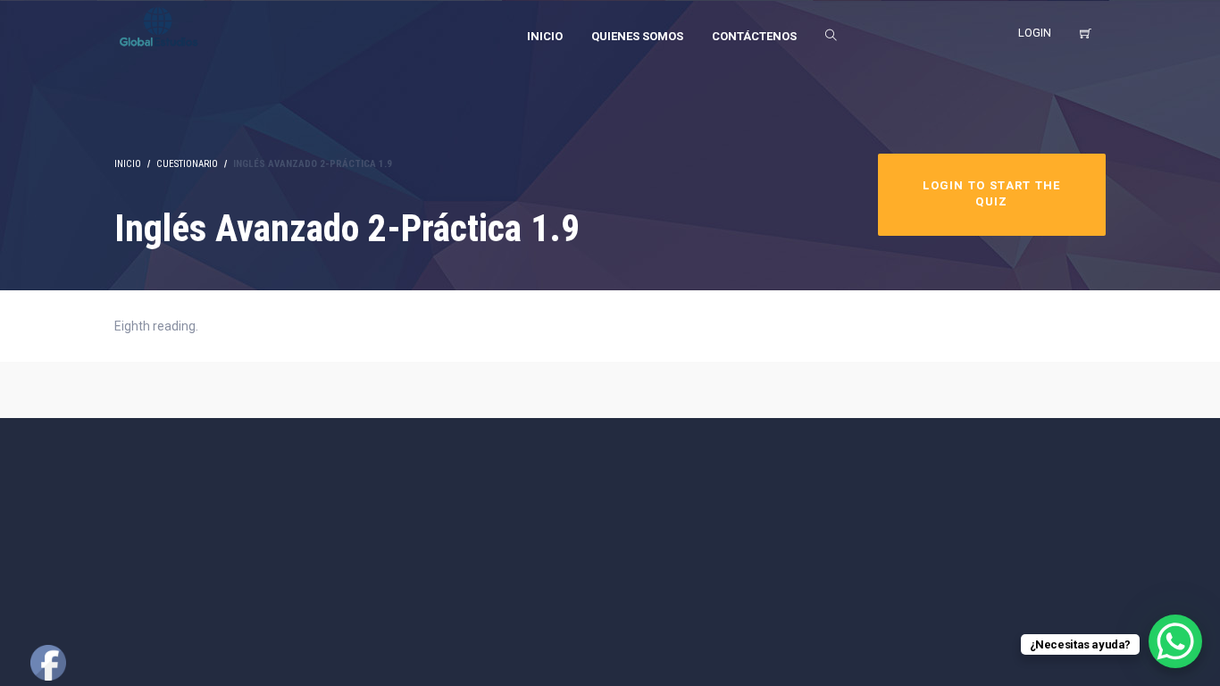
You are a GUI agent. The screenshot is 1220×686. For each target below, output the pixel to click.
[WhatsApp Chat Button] (1175, 641)
